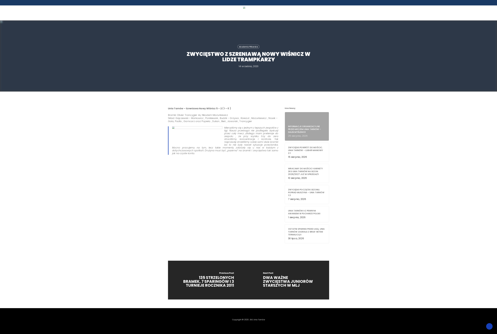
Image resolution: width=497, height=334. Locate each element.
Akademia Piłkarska (248, 47)
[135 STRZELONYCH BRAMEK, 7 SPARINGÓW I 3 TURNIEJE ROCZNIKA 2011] (208, 280)
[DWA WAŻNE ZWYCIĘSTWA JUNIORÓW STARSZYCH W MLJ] (288, 280)
